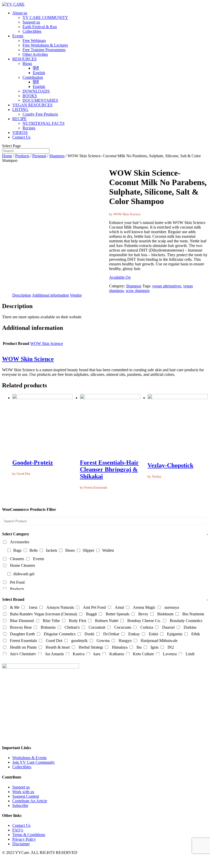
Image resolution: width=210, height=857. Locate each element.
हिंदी (36, 68)
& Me (14, 607)
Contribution (33, 77)
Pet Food (17, 582)
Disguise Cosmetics (60, 634)
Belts (33, 550)
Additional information (50, 295)
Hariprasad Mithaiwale (159, 640)
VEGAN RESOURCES (32, 105)
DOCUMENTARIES (40, 100)
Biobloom (165, 614)
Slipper (88, 550)
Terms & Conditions (28, 834)
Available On (120, 277)
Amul (119, 607)
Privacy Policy (24, 839)
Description (21, 295)
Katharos (116, 654)
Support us (31, 22)
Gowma (103, 640)
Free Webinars (34, 40)
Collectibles (32, 31)
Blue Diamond (22, 620)
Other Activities (35, 54)
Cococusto (122, 627)
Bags (17, 550)
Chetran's (72, 627)
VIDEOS (20, 132)
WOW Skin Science (46, 343)
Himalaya (120, 647)
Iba (139, 647)
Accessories (19, 542)
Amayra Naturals (60, 607)
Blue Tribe (51, 620)
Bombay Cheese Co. (144, 620)
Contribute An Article (29, 801)
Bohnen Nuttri (106, 620)
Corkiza (146, 627)
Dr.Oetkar (111, 634)
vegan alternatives (166, 286)
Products (22, 156)
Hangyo (125, 640)
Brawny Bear (21, 627)
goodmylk (79, 640)
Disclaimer (21, 844)
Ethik (195, 634)
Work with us (23, 792)
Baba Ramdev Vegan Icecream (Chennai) (43, 614)
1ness (32, 607)
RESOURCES (24, 59)
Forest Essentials (23, 640)
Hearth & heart (58, 647)
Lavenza (170, 654)
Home (7, 156)
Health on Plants (23, 647)
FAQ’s (17, 830)
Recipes (29, 128)
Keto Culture (143, 654)
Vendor (76, 295)
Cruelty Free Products (40, 114)
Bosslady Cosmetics (186, 620)
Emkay (134, 634)
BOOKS (30, 96)
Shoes (70, 550)
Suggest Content (25, 796)
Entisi (153, 634)
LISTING (20, 109)
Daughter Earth (22, 634)
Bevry (143, 614)
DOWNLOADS (36, 91)
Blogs (27, 63)
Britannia (48, 627)
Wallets (108, 550)
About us (19, 13)
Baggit (91, 614)
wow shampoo (138, 290)
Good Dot (54, 640)
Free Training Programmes (44, 50)
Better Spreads (117, 614)
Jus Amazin (54, 654)
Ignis (155, 647)
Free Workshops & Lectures (45, 45)
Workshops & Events (29, 757)
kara (96, 654)
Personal (39, 156)
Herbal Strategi (91, 647)
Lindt (190, 654)
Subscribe (20, 805)
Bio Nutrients (193, 614)
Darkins (190, 627)
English (39, 73)
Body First (77, 620)
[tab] (21, 295)
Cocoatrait (97, 627)
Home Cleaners (22, 565)
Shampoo (57, 156)
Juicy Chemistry (23, 654)
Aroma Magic (144, 607)
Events (17, 36)
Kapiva (79, 654)
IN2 (170, 647)
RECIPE (19, 119)
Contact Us (21, 137)
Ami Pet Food (94, 607)
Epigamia (174, 634)
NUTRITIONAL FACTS (44, 123)
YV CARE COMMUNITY (45, 17)
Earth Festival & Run (40, 27)
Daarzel (168, 627)
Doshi (89, 634)
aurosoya (171, 607)
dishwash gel (23, 574)
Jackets (51, 550)
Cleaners (17, 559)
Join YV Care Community (33, 762)
